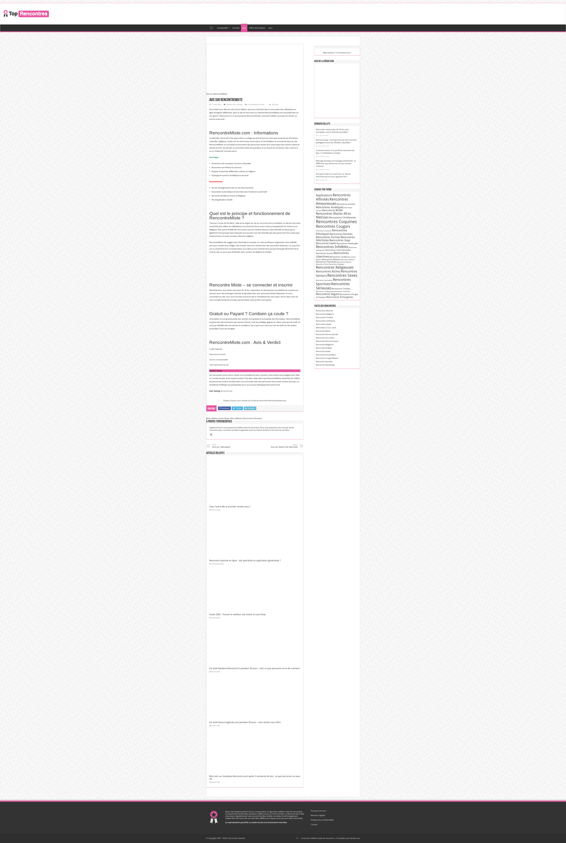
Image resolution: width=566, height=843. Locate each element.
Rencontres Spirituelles (324, 280)
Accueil (211, 27)
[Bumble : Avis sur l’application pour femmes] (338, 70)
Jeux (271, 28)
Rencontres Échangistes (339, 297)
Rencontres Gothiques (325, 321)
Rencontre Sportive (324, 361)
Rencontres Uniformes (342, 291)
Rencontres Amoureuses (332, 201)
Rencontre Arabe (323, 351)
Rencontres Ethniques (252, 418)
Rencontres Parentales (326, 262)
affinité (229, 105)
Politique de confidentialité (322, 820)
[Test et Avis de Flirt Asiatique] (338, 101)
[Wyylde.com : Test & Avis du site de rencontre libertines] (338, 90)
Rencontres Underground (325, 291)
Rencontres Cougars (333, 226)
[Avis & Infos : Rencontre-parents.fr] (338, 80)
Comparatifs (222, 28)
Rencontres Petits (322, 264)
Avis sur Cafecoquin (221, 446)
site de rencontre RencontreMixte (268, 223)
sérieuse (239, 105)
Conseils (236, 28)
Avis (244, 28)
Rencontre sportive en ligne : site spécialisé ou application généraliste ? (245, 560)
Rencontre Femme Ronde (327, 334)
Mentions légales (318, 815)
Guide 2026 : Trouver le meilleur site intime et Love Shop (237, 614)
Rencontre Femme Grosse (327, 341)
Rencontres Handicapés (347, 243)
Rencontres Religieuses (334, 267)
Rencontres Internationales (338, 250)
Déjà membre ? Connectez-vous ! (337, 53)
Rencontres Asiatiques (330, 207)
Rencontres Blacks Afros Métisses (228, 418)
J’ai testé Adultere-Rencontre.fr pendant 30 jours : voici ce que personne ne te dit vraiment (254, 668)
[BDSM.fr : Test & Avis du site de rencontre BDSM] (323, 70)
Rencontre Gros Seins (325, 338)
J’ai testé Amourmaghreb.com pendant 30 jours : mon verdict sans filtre (245, 722)
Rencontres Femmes (341, 234)
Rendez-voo (355, 838)
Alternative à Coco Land (326, 328)
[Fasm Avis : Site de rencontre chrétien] (323, 111)
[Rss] (297, 838)
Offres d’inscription (257, 28)
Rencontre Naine (323, 331)
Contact (314, 824)
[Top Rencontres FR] (25, 13)
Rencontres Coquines (336, 221)
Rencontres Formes (328, 237)
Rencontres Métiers (348, 260)
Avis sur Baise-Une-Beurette (284, 446)
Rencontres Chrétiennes (342, 217)
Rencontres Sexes (342, 275)
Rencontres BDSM (332, 210)
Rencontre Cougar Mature (327, 358)
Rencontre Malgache (325, 344)
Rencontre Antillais (324, 348)
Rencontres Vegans (328, 294)
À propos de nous (318, 811)
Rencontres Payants (344, 262)
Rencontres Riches (328, 271)
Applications (324, 195)
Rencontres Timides (341, 288)
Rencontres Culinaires (323, 231)
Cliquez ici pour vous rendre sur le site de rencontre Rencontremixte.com (254, 400)
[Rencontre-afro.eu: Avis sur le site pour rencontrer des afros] (323, 80)
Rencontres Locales (338, 257)
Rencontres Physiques (336, 264)
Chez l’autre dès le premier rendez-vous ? (230, 506)
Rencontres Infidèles (332, 247)
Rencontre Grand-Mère (326, 355)
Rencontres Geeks (326, 243)
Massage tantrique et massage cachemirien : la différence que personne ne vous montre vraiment (336, 163)
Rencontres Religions (325, 314)
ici (297, 148)
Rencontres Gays (339, 240)
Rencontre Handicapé (325, 365)
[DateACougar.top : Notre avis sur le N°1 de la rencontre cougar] (323, 90)
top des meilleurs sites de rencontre (318, 838)
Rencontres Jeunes (324, 253)
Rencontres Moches (331, 259)
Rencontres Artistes (346, 204)
